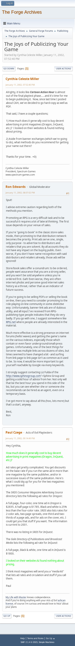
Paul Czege (14, 432)
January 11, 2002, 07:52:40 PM (20, 84)
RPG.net (11, 322)
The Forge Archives (22, 12)
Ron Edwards (16, 187)
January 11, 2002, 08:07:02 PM (20, 192)
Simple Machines (46, 642)
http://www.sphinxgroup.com (23, 376)
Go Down (8, 68)
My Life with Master (16, 597)
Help (22, 638)
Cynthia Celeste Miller (22, 79)
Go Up (6, 615)
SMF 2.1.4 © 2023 (29, 642)
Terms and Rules (35, 638)
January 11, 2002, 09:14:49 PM (20, 438)
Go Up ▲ (50, 638)
